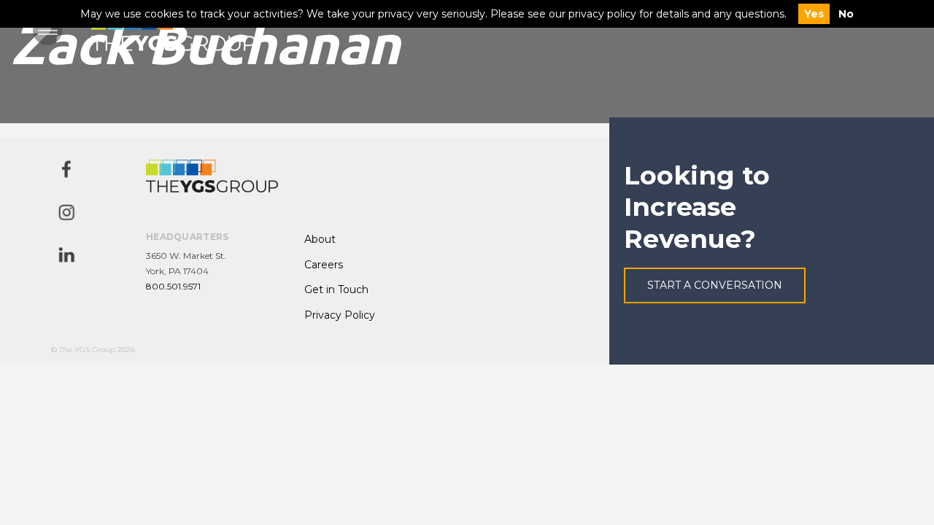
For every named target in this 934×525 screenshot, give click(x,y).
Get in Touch (336, 289)
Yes (814, 13)
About (320, 239)
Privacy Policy (339, 315)
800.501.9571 (173, 286)
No (846, 13)
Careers (323, 264)
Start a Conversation (714, 285)
